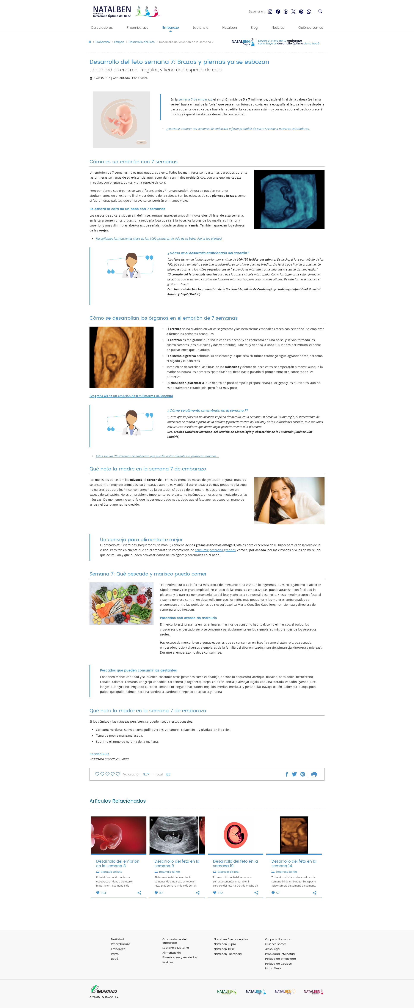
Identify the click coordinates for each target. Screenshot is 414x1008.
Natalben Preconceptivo (231, 939)
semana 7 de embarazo (195, 99)
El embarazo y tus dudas (179, 957)
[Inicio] (126, 11)
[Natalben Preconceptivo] (226, 992)
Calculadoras (102, 27)
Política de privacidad (280, 959)
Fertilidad (117, 939)
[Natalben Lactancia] (313, 992)
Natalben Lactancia (228, 954)
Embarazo (170, 27)
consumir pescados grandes (215, 550)
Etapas (119, 42)
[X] (293, 11)
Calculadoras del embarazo (174, 941)
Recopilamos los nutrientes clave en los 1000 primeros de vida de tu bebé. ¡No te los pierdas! (159, 239)
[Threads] (286, 11)
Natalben (229, 27)
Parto (115, 954)
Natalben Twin (224, 949)
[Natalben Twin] (284, 992)
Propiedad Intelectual (280, 954)
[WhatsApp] (309, 11)
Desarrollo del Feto (142, 42)
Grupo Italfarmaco (278, 939)
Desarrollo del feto (111, 872)
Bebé (114, 959)
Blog (254, 27)
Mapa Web (273, 968)
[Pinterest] (301, 11)
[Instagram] (270, 11)
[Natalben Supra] (255, 992)
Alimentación (171, 952)
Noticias (278, 27)
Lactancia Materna (175, 948)
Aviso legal (272, 949)
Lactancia (201, 27)
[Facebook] (278, 11)
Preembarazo (137, 27)
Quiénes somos (310, 27)
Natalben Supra (225, 944)
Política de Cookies (278, 963)
